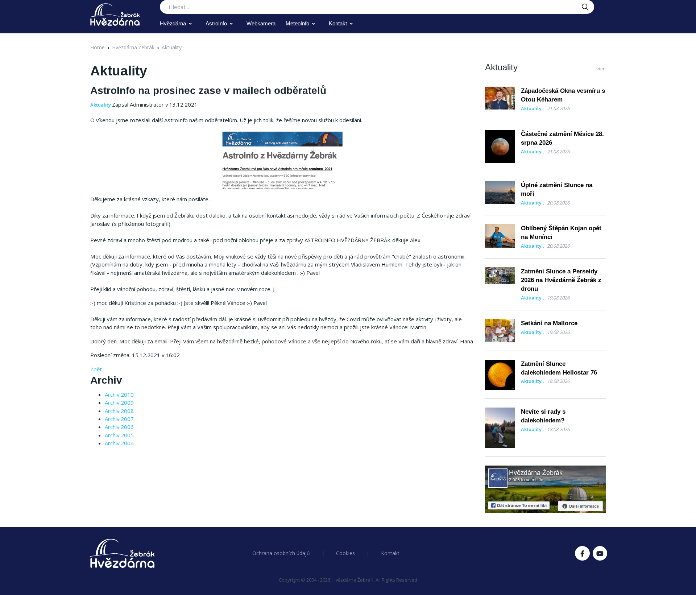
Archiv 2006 (119, 426)
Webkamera (261, 23)
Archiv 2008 (119, 410)
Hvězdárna (173, 23)
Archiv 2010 (119, 394)
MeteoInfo (297, 23)
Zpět (96, 369)
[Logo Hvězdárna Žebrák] (115, 14)
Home (97, 47)
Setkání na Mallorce (549, 323)
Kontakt (338, 23)
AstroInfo (216, 23)
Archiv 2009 (119, 402)
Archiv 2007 (119, 418)
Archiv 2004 (119, 443)
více (601, 68)
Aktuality (172, 47)
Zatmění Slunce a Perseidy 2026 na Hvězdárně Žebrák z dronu (561, 280)
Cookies (345, 553)
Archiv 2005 (119, 435)
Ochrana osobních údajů (281, 553)
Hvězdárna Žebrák (133, 47)
